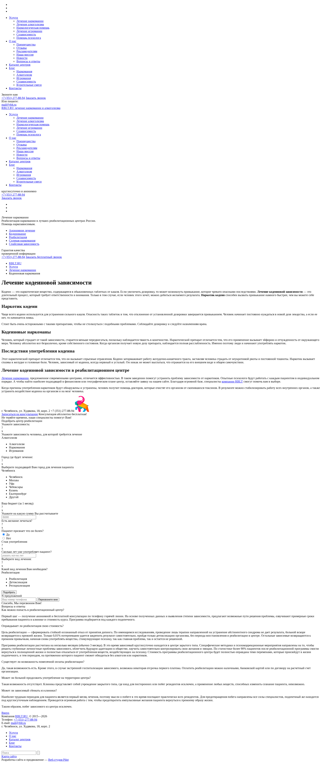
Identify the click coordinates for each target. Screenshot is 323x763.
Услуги (13, 17)
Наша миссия (24, 54)
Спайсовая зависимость (24, 243)
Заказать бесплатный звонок (44, 257)
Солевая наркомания (22, 240)
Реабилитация (18, 237)
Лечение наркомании (30, 21)
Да (8, 534)
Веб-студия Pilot (58, 759)
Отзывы (21, 47)
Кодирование (17, 233)
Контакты (15, 88)
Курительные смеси (29, 84)
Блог (12, 68)
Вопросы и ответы (28, 61)
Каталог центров (19, 64)
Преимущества (26, 44)
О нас (12, 41)
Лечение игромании (29, 31)
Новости (21, 58)
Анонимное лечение (22, 230)
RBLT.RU (21, 716)
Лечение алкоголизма (30, 24)
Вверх (5, 712)
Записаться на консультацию (19, 414)
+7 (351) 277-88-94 (13, 98)
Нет (8, 538)
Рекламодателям (26, 51)
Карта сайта (9, 756)
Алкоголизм (24, 74)
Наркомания (24, 71)
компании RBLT (232, 381)
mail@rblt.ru (8, 104)
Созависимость (26, 34)
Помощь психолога (28, 37)
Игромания (23, 78)
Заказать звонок (36, 98)
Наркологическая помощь (32, 27)
